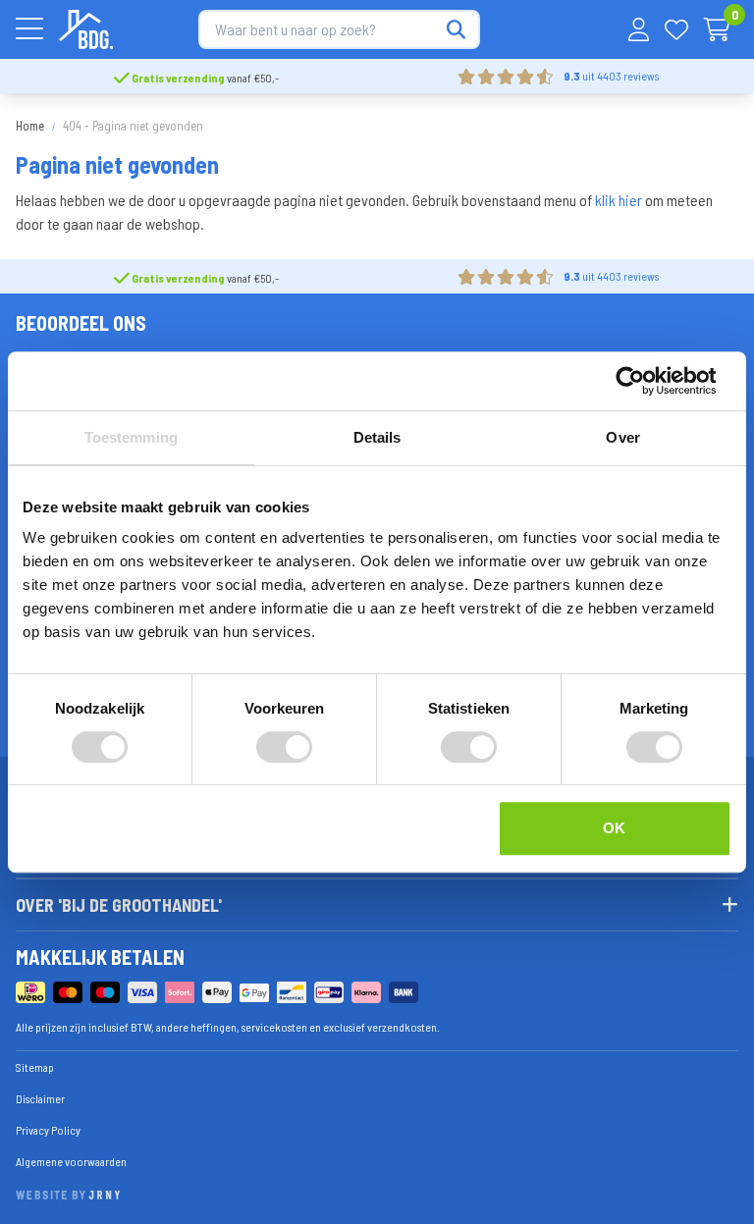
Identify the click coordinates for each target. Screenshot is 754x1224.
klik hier (618, 199)
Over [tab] (622, 437)
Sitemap (35, 1067)
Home (30, 125)
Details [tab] (377, 437)
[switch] (284, 747)
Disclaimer (40, 1098)
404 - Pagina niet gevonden (133, 125)
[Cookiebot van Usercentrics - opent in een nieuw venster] (645, 381)
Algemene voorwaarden (71, 1161)
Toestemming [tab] (131, 437)
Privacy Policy (48, 1130)
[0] (717, 29)
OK (614, 828)
